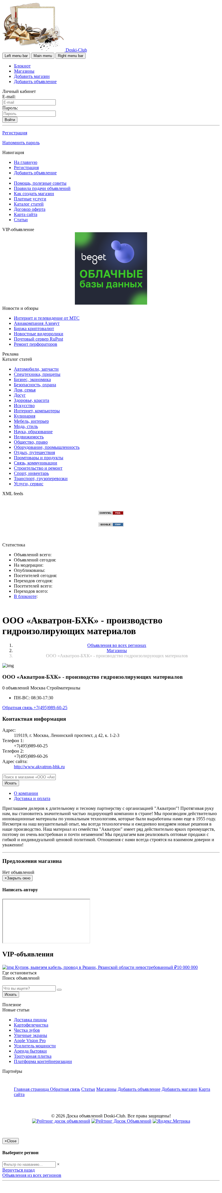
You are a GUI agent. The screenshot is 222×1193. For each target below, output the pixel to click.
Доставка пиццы (30, 1019)
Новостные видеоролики (38, 333)
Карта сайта (25, 214)
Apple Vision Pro (30, 1040)
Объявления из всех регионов (31, 1175)
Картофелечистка (31, 1024)
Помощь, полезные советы (40, 183)
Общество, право (31, 442)
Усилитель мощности (35, 1045)
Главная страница (32, 1089)
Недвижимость (29, 436)
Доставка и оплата (32, 798)
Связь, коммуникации (35, 462)
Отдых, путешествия (34, 452)
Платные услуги (30, 198)
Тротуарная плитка (32, 1056)
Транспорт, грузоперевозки (41, 478)
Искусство (24, 405)
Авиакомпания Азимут (37, 323)
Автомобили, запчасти (36, 369)
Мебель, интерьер (31, 421)
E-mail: (9, 96)
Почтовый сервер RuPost (38, 338)
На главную (25, 162)
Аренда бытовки (30, 1051)
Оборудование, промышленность (46, 447)
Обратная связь (18, 707)
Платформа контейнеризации (43, 1061)
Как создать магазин (34, 193)
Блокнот (22, 65)
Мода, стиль (26, 426)
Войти (10, 120)
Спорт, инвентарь (31, 473)
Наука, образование (33, 431)
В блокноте (25, 596)
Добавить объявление (35, 81)
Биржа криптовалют (34, 328)
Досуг (20, 395)
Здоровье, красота (31, 400)
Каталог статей (29, 204)
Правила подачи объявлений (42, 188)
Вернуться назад (18, 1170)
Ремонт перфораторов (35, 344)
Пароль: (10, 107)
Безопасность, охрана (35, 384)
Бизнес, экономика (32, 379)
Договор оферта (29, 209)
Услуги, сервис (28, 483)
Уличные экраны (30, 1035)
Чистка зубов (27, 1030)
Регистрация (14, 132)
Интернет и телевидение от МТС (46, 318)
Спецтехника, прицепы (37, 374)
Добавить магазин (32, 76)
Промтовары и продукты (38, 457)
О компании (26, 793)
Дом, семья (25, 389)
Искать (11, 783)
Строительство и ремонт (38, 468)
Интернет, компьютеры (37, 410)
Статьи (21, 219)
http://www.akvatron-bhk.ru (39, 766)
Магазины (24, 71)
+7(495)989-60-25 (50, 707)
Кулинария (24, 415)
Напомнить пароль (21, 142)
